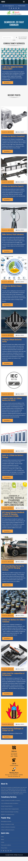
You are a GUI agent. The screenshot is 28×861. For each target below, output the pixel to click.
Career (2, 842)
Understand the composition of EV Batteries (13, 674)
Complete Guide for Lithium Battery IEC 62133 (12, 399)
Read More (7, 82)
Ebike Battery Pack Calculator (13, 234)
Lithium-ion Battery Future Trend (12, 287)
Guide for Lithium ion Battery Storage (12, 456)
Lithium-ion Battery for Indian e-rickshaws (14, 620)
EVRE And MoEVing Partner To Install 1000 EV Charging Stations (13, 568)
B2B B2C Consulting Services (7, 814)
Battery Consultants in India (7, 824)
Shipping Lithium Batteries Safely (12, 340)
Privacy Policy (4, 847)
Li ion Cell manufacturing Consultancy (12, 68)
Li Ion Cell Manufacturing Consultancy (9, 803)
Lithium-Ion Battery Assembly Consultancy (10, 800)
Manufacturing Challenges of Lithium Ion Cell (12, 729)
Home (2, 836)
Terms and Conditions (6, 845)
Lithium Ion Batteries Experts (13, 186)
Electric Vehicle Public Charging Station (10, 809)
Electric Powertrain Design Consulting (9, 811)
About (2, 839)
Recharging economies (6, 821)
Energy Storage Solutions (6, 806)
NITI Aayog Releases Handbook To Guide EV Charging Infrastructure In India (13, 514)
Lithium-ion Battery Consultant (13, 136)
